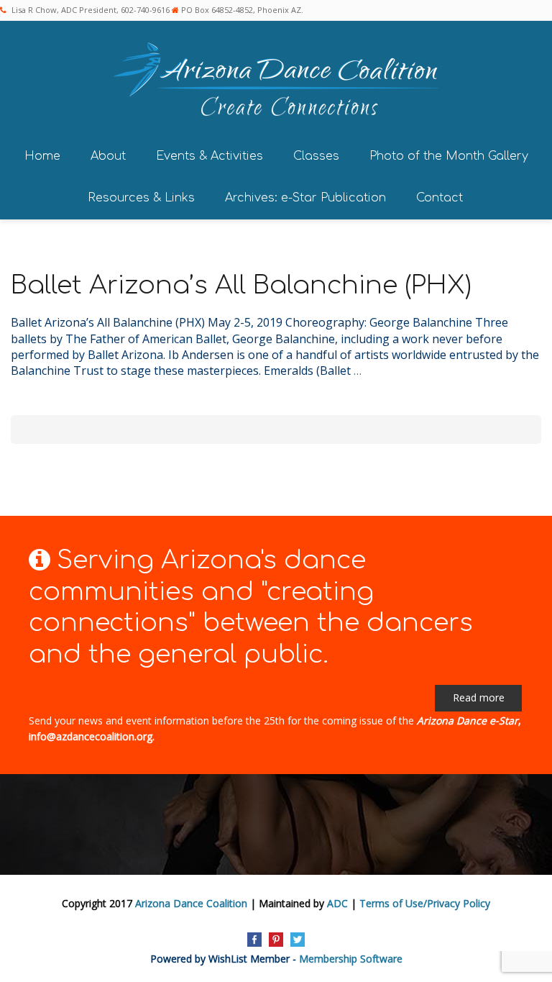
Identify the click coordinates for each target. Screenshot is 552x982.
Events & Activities (209, 156)
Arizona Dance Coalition (191, 903)
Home (42, 156)
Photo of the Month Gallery (448, 156)
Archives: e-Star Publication (305, 197)
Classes (316, 156)
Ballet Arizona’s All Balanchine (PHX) (241, 285)
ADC (337, 903)
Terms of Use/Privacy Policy (424, 903)
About (108, 156)
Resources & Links (141, 197)
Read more (479, 697)
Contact (439, 197)
